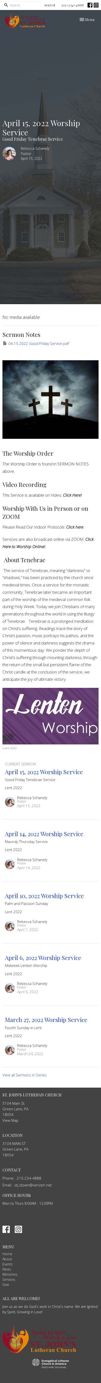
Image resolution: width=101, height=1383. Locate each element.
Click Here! (72, 495)
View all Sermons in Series (24, 1074)
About (7, 1259)
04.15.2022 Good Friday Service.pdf (38, 343)
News (6, 1269)
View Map (10, 1120)
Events (7, 1264)
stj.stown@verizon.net (33, 1185)
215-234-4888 (73, 5)
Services (8, 1279)
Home (7, 1254)
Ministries (9, 1274)
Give (5, 1284)
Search (49, 5)
